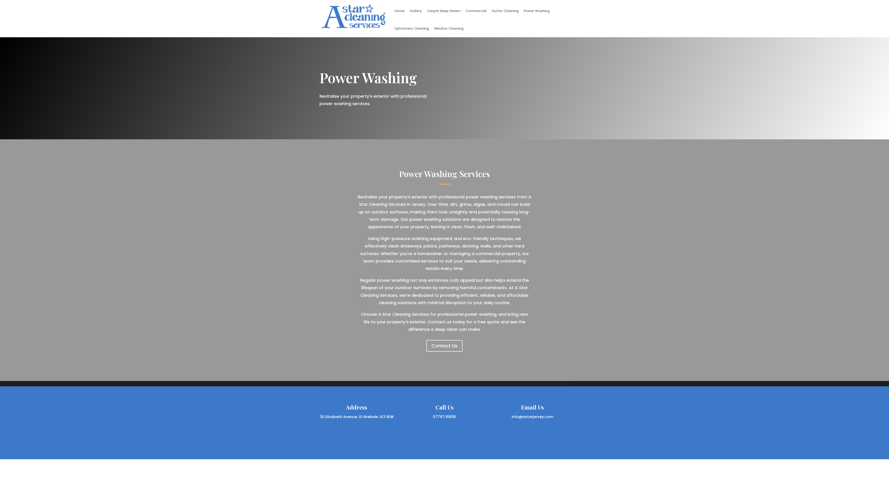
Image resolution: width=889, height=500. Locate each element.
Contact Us (444, 346)
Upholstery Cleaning (411, 28)
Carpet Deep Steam (443, 11)
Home (399, 11)
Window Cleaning (448, 28)
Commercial (476, 11)
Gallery (416, 11)
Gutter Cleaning (505, 11)
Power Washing (537, 11)
